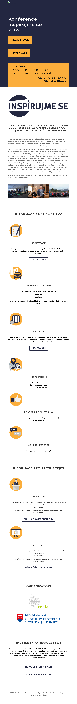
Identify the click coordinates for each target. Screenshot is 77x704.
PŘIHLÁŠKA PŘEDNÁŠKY (38, 519)
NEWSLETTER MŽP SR (38, 667)
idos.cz (38, 295)
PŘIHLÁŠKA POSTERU (38, 567)
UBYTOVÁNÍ (19, 53)
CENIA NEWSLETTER (38, 674)
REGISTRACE (20, 40)
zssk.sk (38, 297)
